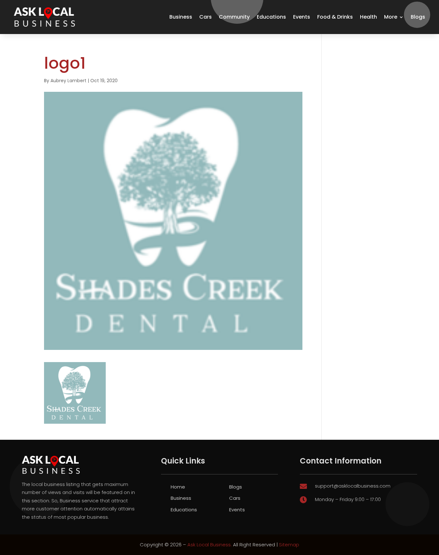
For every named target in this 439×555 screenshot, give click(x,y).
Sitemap (289, 544)
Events (301, 17)
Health (368, 17)
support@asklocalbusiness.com (352, 485)
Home (178, 486)
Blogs (418, 17)
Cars (205, 17)
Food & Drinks (335, 17)
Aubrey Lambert (68, 80)
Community (234, 17)
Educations (271, 17)
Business (180, 17)
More (390, 17)
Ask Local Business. (209, 544)
